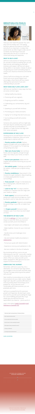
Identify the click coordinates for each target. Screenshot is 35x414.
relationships (7, 240)
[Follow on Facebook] (18, 370)
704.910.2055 (13, 374)
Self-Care (19, 25)
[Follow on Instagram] (16, 370)
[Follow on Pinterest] (14, 370)
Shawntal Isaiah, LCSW (8, 25)
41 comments (23, 25)
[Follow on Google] (20, 370)
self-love (12, 218)
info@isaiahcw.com (20, 374)
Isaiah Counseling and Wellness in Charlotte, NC (16, 304)
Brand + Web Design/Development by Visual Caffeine (17, 409)
